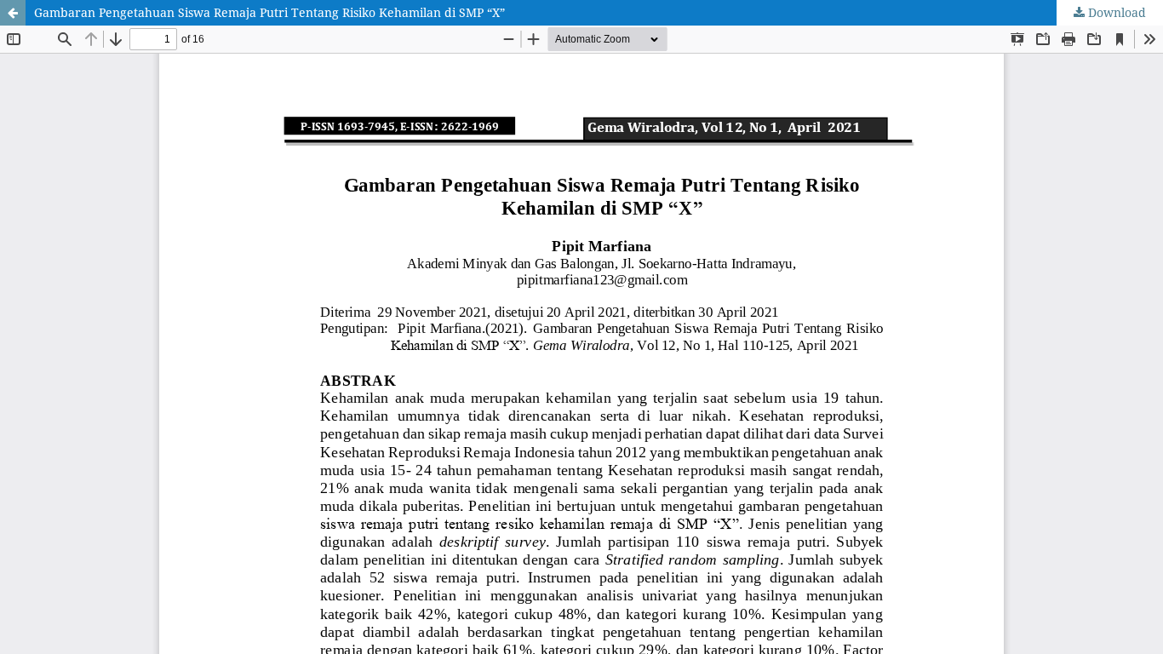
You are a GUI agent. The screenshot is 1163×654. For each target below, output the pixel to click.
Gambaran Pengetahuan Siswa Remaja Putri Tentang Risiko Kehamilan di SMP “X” (269, 12)
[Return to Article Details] (13, 13)
